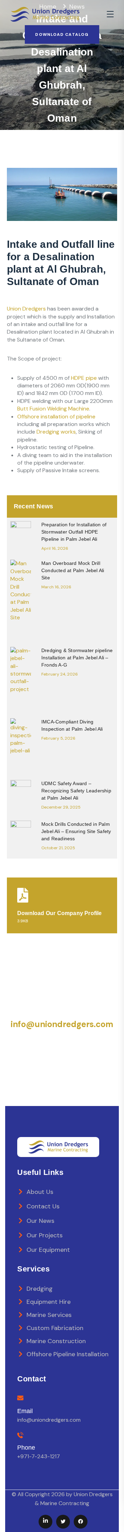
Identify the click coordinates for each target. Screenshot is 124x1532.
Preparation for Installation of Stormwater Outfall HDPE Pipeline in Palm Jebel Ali (73, 532)
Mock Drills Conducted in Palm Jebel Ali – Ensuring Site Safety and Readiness (76, 831)
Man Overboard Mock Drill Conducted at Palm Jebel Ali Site (72, 570)
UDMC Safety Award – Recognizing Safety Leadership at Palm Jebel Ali (76, 791)
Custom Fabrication (55, 1328)
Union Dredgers (26, 308)
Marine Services (49, 1315)
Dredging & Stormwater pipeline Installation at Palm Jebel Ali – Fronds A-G (77, 658)
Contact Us (43, 1206)
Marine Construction (56, 1341)
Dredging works (56, 431)
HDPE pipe (84, 378)
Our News (40, 1221)
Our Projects (45, 1235)
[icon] (45, 1522)
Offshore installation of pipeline (56, 416)
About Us (40, 1192)
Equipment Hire (49, 1302)
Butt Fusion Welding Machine (53, 408)
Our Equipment (48, 1250)
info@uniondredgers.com (62, 1024)
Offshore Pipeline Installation (67, 1354)
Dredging (40, 1289)
